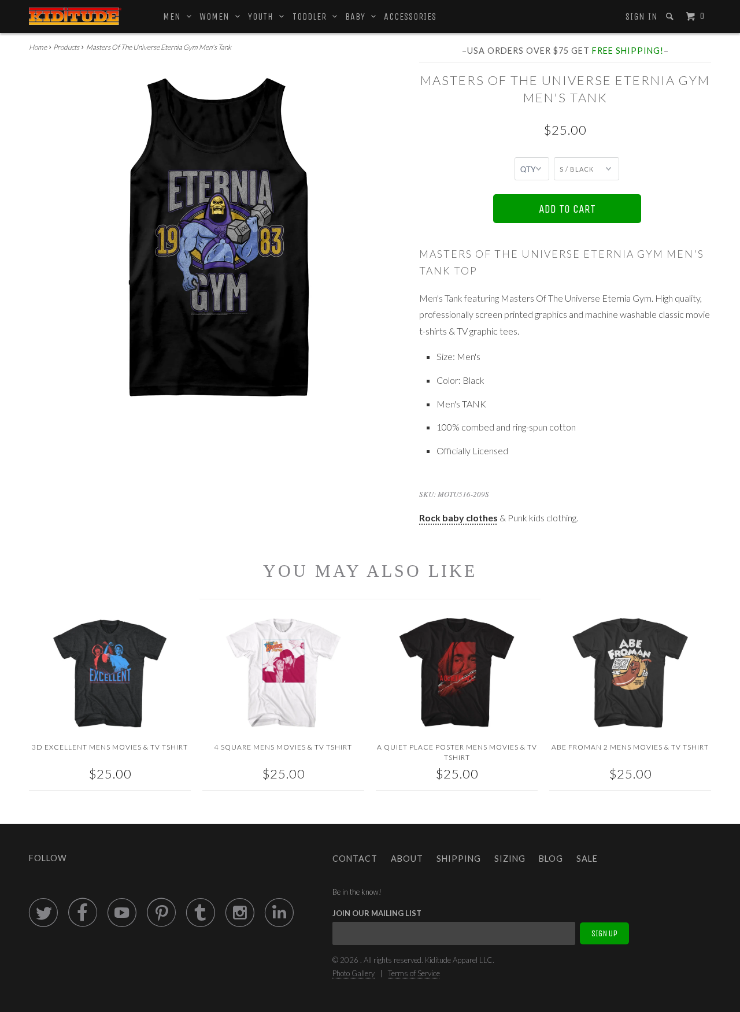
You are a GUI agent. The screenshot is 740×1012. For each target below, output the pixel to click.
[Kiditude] (75, 16)
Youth (263, 16)
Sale (587, 858)
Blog (551, 858)
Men (175, 16)
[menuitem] (640, 16)
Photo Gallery (353, 973)
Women (217, 16)
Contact (355, 858)
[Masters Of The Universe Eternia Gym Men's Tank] (218, 236)
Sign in (642, 16)
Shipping (458, 858)
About (407, 858)
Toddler (312, 16)
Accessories (410, 16)
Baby (358, 16)
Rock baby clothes (458, 517)
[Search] (671, 16)
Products (66, 47)
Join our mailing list (376, 913)
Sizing (510, 858)
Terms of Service (414, 973)
